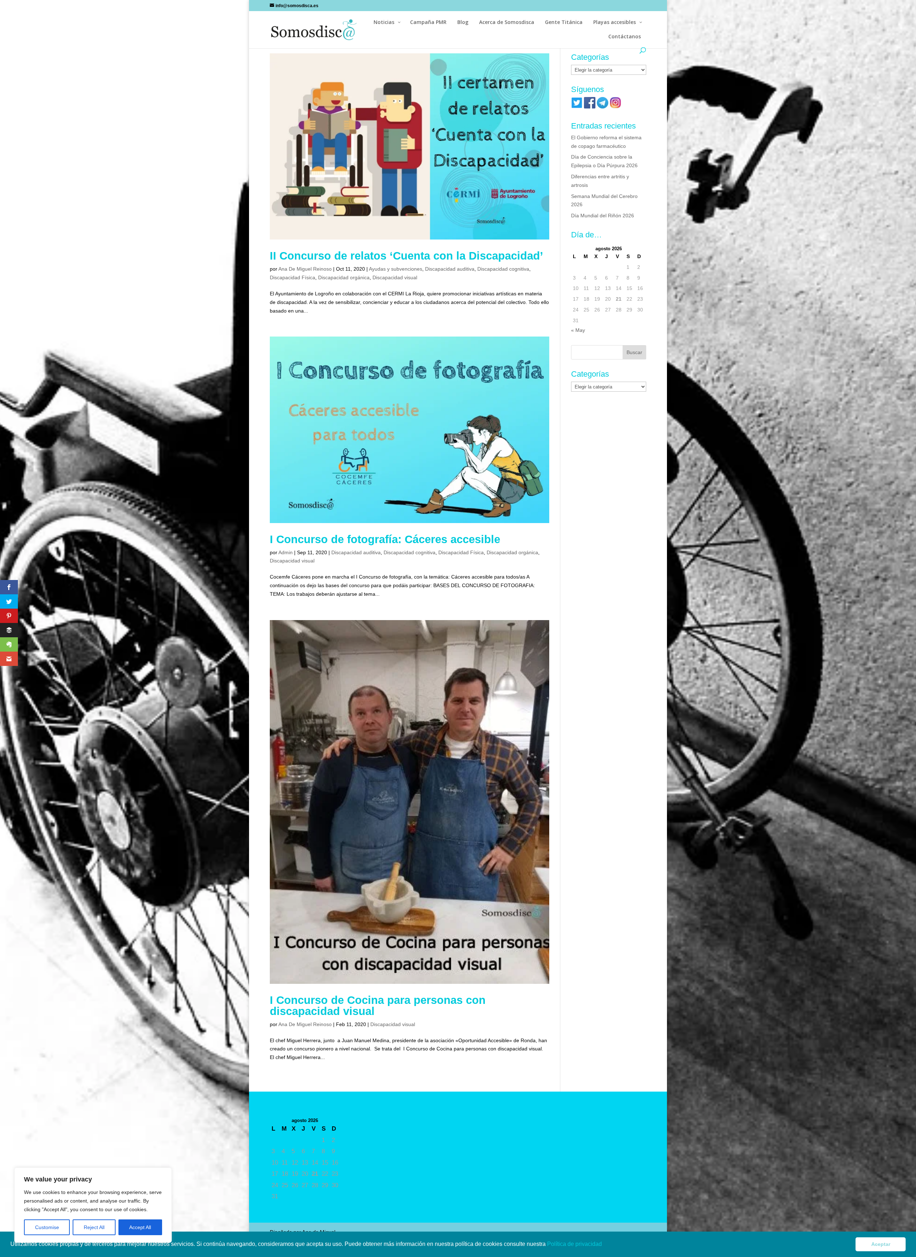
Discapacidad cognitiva (503, 269)
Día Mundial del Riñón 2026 (602, 215)
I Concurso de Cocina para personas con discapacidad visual (378, 1005)
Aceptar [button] (880, 1244)
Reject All (94, 1227)
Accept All (140, 1227)
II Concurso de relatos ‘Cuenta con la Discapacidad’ (406, 256)
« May (578, 330)
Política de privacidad (575, 1244)
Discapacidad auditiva (449, 269)
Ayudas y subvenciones (395, 269)
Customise (47, 1227)
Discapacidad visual (394, 277)
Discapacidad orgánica (344, 277)
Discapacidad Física (292, 277)
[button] (604, 1245)
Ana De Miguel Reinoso (305, 269)
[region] (93, 1205)
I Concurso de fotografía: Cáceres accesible (385, 539)
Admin (285, 552)
